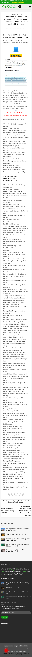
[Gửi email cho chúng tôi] (20, 574)
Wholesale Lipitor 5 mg (10, 176)
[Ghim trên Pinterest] (20, 494)
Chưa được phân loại (16, 14)
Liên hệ (26, 649)
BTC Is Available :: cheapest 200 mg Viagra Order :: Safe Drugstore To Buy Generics (25, 511)
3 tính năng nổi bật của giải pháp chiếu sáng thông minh (18, 539)
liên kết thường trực (18, 502)
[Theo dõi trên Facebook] (12, 574)
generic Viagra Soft (9, 178)
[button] (19, 6)
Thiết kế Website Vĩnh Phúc (20, 653)
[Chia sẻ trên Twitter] (14, 494)
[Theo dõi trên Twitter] (17, 574)
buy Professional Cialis (10, 180)
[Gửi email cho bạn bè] (17, 494)
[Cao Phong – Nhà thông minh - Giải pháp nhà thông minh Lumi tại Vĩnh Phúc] (9, 6)
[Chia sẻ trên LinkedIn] (23, 494)
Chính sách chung (17, 649)
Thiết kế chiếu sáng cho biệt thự (16, 534)
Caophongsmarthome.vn (21, 651)
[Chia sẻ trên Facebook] (11, 494)
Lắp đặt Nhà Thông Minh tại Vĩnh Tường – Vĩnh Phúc (8, 511)
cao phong (22, 28)
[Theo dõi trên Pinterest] (22, 574)
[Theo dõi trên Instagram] (15, 574)
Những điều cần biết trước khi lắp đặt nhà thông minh (17, 529)
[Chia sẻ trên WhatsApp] (8, 494)
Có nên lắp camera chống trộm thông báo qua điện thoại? (17, 545)
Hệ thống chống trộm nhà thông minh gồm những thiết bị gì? (17, 550)
